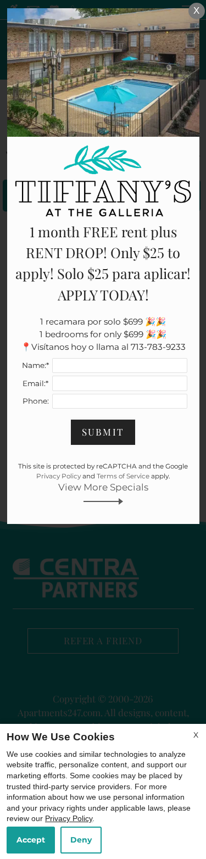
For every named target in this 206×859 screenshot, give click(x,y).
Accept (30, 840)
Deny (81, 840)
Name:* (35, 365)
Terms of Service (123, 476)
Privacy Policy (68, 818)
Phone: (36, 401)
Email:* (35, 383)
